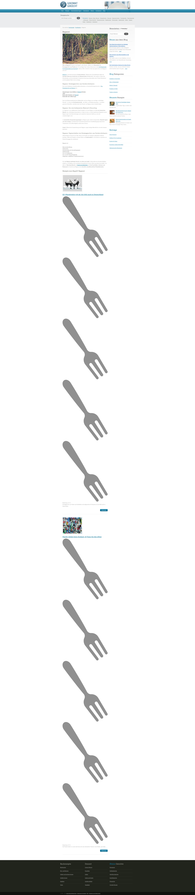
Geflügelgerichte (113, 871)
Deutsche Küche (116, 18)
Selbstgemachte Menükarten (115, 148)
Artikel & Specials (113, 85)
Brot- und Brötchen (64, 871)
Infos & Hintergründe (114, 82)
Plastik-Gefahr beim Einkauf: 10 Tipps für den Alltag (82, 537)
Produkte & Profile (113, 88)
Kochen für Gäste (113, 141)
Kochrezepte (71, 27)
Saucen (76, 95)
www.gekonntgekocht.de (71, 893)
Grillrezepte (85, 20)
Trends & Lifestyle (113, 92)
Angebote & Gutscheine (114, 78)
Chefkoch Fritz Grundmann (115, 138)
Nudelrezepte (108, 20)
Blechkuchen (63, 867)
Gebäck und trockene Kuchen (66, 874)
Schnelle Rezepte (113, 885)
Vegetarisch (88, 21)
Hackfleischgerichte (114, 874)
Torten (61, 885)
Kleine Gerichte (92, 20)
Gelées (86, 874)
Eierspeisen (112, 867)
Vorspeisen (94, 21)
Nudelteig (62, 881)
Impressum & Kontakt (81, 893)
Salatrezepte (121, 20)
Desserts (109, 18)
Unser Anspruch (112, 134)
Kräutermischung (100, 20)
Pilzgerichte (112, 881)
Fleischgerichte (130, 18)
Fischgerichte (123, 18)
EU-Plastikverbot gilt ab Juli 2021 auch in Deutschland (83, 194)
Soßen (126, 20)
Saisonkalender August (76, 10)
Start (62, 10)
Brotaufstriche (103, 18)
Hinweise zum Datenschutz (94, 893)
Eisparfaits (87, 871)
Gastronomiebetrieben (82, 165)
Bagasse (65, 74)
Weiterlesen (103, 510)
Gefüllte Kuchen (63, 878)
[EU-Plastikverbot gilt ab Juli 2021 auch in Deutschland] (72, 183)
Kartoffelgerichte (113, 878)
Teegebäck (87, 885)
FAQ (87, 893)
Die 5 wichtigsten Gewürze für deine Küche (119, 65)
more (120, 51)
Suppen (130, 20)
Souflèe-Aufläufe (88, 881)
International (86, 10)
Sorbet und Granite (89, 878)
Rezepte (67, 10)
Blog (104, 10)
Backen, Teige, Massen (94, 18)
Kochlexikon (98, 10)
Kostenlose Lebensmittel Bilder (116, 144)
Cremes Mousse (88, 867)
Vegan (84, 21)
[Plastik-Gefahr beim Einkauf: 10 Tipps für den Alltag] (72, 525)
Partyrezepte (115, 20)
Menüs (92, 10)
